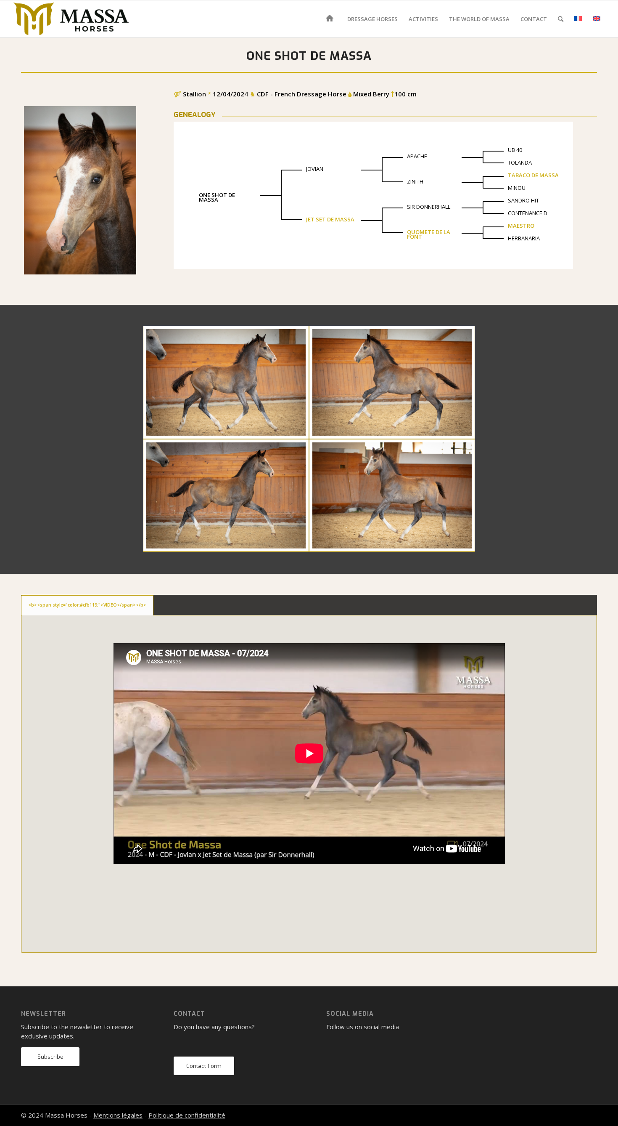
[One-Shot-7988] (226, 495)
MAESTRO (521, 225)
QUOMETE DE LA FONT (428, 234)
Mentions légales (118, 1115)
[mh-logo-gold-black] (71, 18)
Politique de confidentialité (186, 1115)
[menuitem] (331, 18)
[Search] (560, 18)
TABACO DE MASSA (533, 175)
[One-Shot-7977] (392, 495)
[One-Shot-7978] (392, 382)
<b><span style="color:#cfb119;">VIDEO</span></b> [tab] (87, 605)
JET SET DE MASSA (330, 219)
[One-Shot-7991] (226, 382)
